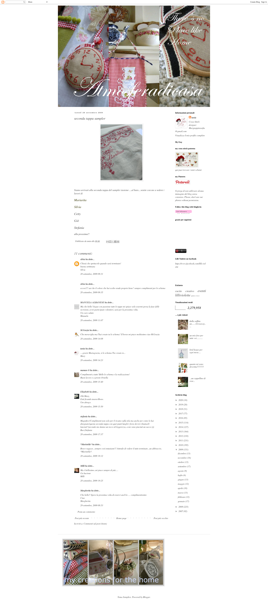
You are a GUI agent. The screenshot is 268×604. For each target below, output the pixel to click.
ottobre (181, 462)
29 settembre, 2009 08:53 (91, 505)
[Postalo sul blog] (110, 241)
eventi (202, 290)
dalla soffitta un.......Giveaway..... (198, 324)
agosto (181, 470)
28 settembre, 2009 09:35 (91, 292)
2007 (181, 511)
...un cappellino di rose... (197, 379)
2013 (181, 431)
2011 (181, 440)
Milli (82, 465)
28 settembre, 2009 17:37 (91, 434)
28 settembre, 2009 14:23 (91, 360)
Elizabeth (84, 391)
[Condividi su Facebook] (115, 241)
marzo (181, 492)
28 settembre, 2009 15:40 (91, 381)
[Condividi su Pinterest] (118, 241)
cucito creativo (184, 291)
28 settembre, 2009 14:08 (91, 338)
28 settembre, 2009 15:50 (91, 406)
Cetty (77, 214)
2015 (181, 422)
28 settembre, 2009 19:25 (91, 480)
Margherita (85, 490)
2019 (181, 404)
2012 (181, 435)
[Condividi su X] (112, 241)
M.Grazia (84, 330)
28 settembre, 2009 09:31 (91, 273)
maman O (84, 370)
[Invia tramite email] (107, 241)
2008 (181, 506)
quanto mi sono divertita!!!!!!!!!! (197, 365)
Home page (121, 518)
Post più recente (82, 518)
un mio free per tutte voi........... (196, 336)
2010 (181, 444)
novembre (182, 457)
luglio (180, 475)
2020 (181, 400)
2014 (181, 426)
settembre (182, 466)
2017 (181, 413)
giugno (181, 479)
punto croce (195, 295)
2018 (181, 408)
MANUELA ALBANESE (92, 302)
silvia (82, 259)
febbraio (182, 496)
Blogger (146, 596)
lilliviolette (182, 295)
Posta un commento (86, 511)
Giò (76, 220)
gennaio (181, 501)
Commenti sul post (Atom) (95, 523)
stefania (84, 416)
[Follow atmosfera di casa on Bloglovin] (183, 212)
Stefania (79, 227)
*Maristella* (86, 444)
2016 (181, 417)
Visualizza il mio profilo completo (190, 135)
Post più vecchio (161, 518)
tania (82, 348)
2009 (181, 449)
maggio (181, 483)
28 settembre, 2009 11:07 (91, 320)
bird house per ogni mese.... (196, 351)
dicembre (182, 453)
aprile (181, 488)
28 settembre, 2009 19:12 (91, 455)
